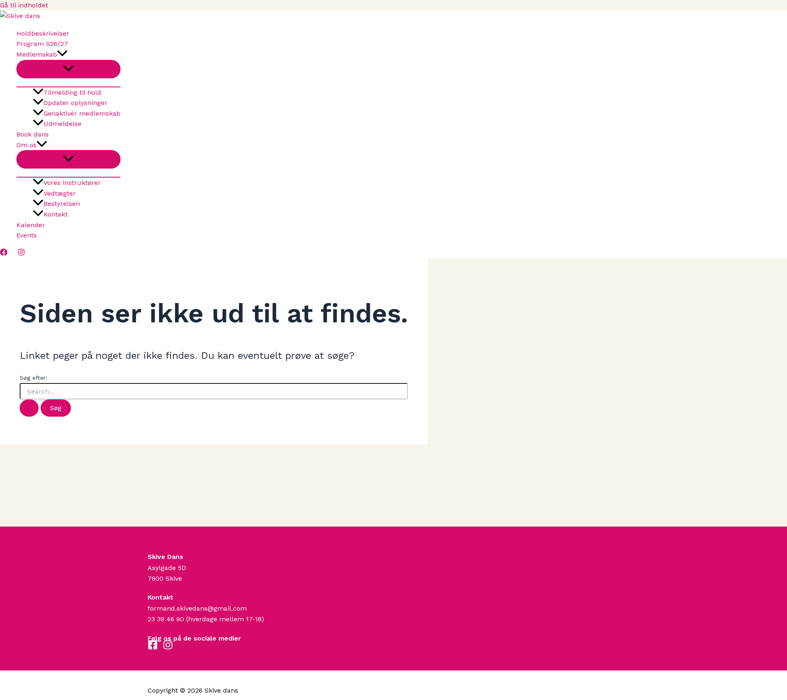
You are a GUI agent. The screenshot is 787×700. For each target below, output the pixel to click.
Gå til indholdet (24, 5)
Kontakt (55, 214)
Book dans (32, 134)
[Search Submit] (29, 408)
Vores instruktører (72, 183)
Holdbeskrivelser (42, 33)
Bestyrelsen (61, 203)
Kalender (30, 225)
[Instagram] (21, 254)
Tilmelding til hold (72, 92)
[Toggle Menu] (68, 69)
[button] (62, 54)
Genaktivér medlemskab (82, 113)
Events (26, 235)
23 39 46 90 (166, 619)
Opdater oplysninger (75, 103)
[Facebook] (3, 254)
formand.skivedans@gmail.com (197, 608)
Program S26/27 (42, 44)
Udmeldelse (62, 124)
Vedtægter (59, 193)
